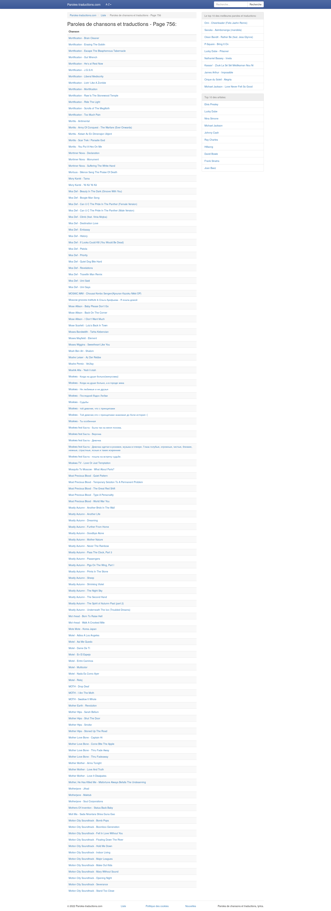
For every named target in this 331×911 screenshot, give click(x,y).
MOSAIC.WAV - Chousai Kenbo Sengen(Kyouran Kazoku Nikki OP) (105, 293)
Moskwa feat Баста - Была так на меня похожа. (95, 427)
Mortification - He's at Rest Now (86, 63)
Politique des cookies (157, 906)
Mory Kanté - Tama (79, 178)
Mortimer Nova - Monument (84, 159)
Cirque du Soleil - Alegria (218, 79)
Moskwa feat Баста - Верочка (85, 434)
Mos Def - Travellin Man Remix (85, 274)
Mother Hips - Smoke (80, 724)
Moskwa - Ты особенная (82, 421)
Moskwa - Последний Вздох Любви (88, 395)
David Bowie (211, 153)
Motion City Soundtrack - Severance (88, 884)
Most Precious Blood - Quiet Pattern (88, 475)
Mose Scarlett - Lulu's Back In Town (88, 325)
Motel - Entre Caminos (81, 660)
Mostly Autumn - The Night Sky (85, 590)
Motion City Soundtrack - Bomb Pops (89, 820)
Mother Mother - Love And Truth (86, 769)
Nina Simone (211, 118)
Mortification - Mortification (83, 89)
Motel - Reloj (75, 680)
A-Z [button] (108, 4)
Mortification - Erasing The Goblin (87, 44)
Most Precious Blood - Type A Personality (91, 494)
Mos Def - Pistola (78, 248)
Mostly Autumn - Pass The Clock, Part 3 (90, 552)
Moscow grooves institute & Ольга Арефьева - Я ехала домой (103, 299)
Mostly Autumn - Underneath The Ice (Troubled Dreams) (99, 609)
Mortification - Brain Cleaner (84, 38)
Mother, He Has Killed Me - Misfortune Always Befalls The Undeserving (107, 782)
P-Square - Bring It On (216, 44)
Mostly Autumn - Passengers (84, 558)
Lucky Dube (210, 111)
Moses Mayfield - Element (83, 338)
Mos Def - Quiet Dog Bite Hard (85, 261)
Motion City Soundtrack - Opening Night (90, 878)
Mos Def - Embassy (79, 229)
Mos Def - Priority (78, 255)
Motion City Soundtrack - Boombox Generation (94, 827)
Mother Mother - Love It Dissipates (87, 775)
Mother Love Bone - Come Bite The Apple (91, 744)
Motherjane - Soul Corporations (86, 801)
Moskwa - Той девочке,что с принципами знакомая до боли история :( (108, 414)
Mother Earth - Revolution (83, 705)
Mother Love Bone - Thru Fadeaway (88, 756)
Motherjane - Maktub (80, 795)
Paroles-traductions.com (84, 4)
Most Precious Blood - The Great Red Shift (92, 488)
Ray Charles (211, 139)
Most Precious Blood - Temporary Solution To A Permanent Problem (106, 482)
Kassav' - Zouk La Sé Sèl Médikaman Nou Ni (228, 65)
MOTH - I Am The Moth (81, 692)
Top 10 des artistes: (215, 97)
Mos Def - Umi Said (79, 280)
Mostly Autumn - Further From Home (89, 526)
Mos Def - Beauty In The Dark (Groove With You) (95, 191)
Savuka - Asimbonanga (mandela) (223, 30)
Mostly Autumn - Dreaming (83, 520)
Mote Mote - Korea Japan (83, 629)
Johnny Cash (211, 132)
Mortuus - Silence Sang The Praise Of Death (93, 172)
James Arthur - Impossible (218, 72)
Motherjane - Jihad (79, 788)
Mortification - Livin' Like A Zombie (87, 82)
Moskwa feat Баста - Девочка (85, 440)
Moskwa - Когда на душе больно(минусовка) (93, 376)
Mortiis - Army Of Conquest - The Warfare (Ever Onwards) (100, 127)
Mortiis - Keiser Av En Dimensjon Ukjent (90, 133)
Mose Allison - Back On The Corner (88, 312)
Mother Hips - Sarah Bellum (84, 712)
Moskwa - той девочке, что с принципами (92, 408)
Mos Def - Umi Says (79, 287)
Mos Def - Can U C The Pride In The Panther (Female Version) (103, 204)
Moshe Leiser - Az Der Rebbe (85, 357)
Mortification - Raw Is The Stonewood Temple (93, 95)
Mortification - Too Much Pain (85, 114)
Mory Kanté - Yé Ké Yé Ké (83, 185)
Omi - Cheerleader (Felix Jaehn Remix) (225, 23)
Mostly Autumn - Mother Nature (86, 539)
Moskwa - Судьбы (78, 402)
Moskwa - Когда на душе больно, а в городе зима (96, 382)
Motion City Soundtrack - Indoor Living (89, 852)
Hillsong (208, 146)
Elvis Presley (211, 104)
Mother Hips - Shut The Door (84, 718)
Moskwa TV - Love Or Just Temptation (90, 463)
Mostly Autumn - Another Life (84, 514)
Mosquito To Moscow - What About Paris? (91, 469)
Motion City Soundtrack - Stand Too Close (91, 890)
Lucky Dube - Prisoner (216, 51)
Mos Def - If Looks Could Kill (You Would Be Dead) (96, 242)
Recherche (256, 4)
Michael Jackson (213, 125)
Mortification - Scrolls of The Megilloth (89, 108)
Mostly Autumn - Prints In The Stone (88, 571)
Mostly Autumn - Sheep (81, 577)
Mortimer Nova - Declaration (84, 153)
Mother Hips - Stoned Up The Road (88, 731)
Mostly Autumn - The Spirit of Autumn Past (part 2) (96, 603)
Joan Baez (210, 168)
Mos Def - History (78, 236)
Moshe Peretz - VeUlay (81, 363)
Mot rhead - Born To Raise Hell (85, 616)
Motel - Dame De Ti (79, 648)
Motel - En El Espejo (80, 654)
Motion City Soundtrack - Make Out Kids (90, 865)
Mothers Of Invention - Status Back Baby (91, 807)
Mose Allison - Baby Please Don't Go (89, 306)
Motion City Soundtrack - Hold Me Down (90, 846)
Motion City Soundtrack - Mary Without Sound (93, 871)
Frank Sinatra (211, 161)
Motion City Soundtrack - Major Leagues (91, 858)
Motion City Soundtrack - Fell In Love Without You (96, 833)
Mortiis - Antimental (79, 121)
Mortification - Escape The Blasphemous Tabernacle (97, 50)
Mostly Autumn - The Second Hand (88, 597)
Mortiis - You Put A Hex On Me (85, 146)
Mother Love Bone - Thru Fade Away (89, 750)
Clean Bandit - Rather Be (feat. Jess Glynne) (228, 37)
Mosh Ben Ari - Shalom (81, 351)
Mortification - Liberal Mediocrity (86, 76)
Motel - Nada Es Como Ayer (84, 673)
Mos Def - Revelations (81, 268)
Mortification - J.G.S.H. (81, 70)
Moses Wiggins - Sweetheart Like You (89, 344)
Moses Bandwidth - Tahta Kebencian (89, 331)
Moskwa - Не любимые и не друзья (88, 389)
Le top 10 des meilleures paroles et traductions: (230, 15)
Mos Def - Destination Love (83, 223)
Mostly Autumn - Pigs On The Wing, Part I (91, 565)
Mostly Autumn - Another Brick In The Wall (92, 507)
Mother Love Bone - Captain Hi (85, 737)
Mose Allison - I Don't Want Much (87, 319)
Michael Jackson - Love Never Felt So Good (228, 86)
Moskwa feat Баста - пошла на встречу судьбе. (95, 456)
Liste (103, 15)
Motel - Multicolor (78, 667)
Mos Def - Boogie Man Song (84, 197)
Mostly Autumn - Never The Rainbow (89, 546)
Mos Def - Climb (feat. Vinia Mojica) (88, 216)
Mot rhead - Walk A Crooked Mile (87, 622)
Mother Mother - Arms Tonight (85, 763)
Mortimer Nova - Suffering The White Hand (92, 165)
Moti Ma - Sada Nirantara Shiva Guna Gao (92, 814)
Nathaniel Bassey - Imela (218, 58)
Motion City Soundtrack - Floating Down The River (96, 839)
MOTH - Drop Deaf (79, 686)
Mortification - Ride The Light (84, 102)
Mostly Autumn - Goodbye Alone (86, 533)
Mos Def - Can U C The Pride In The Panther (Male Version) (101, 210)
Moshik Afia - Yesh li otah (82, 370)
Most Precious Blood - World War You (89, 501)
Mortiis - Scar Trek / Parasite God (87, 140)
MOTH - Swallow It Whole (82, 699)
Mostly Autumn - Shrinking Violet (86, 584)
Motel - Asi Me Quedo (80, 641)
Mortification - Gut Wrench (83, 57)
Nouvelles (190, 906)
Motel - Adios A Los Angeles (84, 635)
